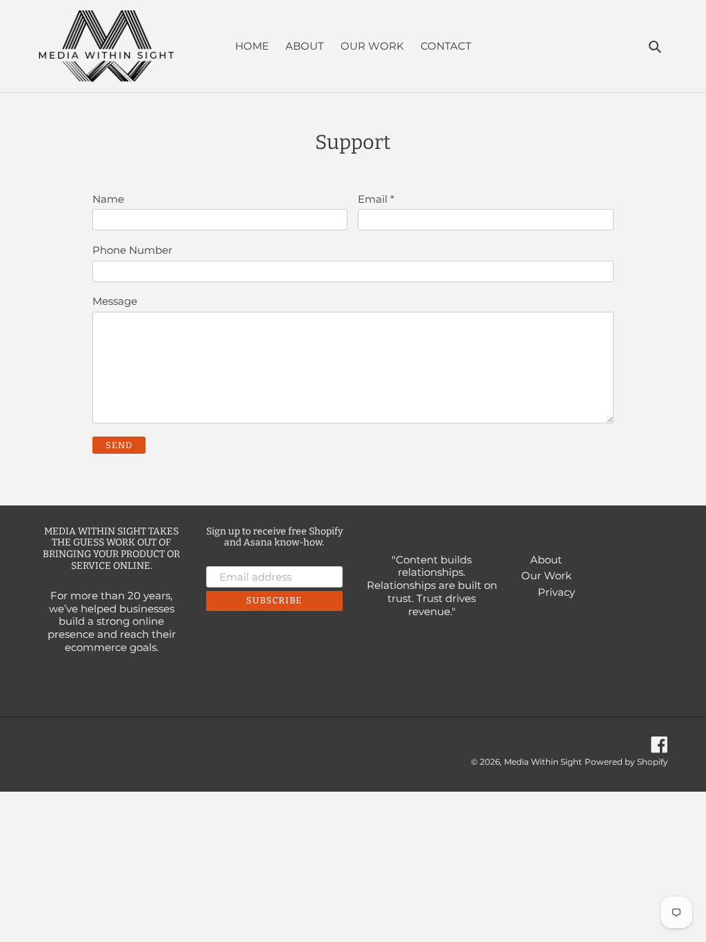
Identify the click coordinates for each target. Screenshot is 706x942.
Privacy (556, 592)
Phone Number (132, 250)
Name (108, 199)
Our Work (546, 575)
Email (376, 199)
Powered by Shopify (626, 761)
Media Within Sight (543, 761)
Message (114, 301)
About (546, 559)
